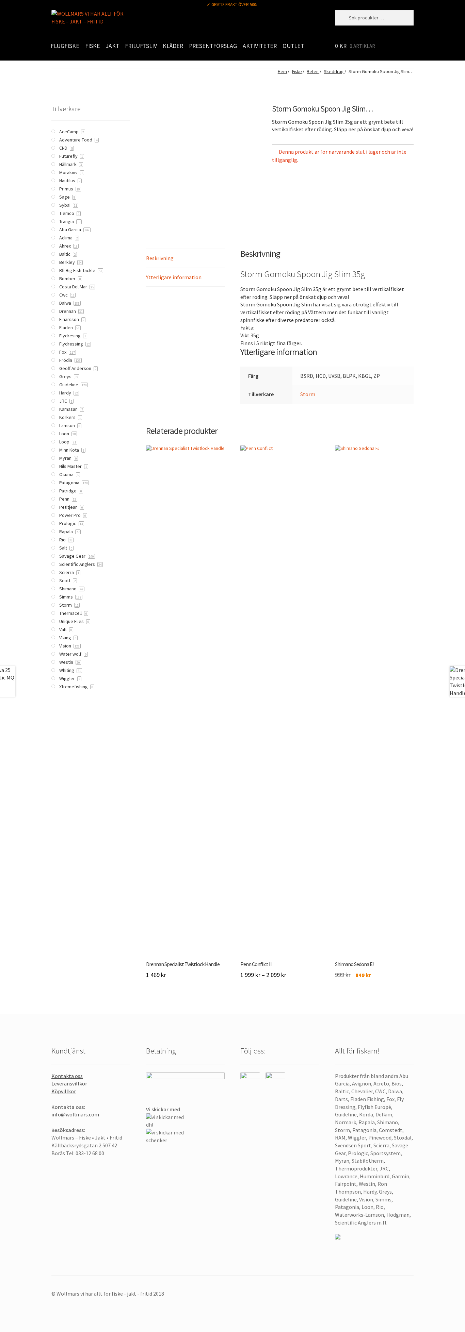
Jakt (112, 46)
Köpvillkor (63, 1091)
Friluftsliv (141, 46)
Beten (313, 71)
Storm (307, 394)
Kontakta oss (67, 1076)
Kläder (173, 46)
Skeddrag (333, 71)
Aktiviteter (260, 46)
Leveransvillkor (69, 1083)
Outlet (293, 46)
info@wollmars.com (75, 1114)
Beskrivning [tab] (160, 258)
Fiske (92, 46)
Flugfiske (65, 46)
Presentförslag (213, 46)
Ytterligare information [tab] (174, 277)
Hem (282, 71)
